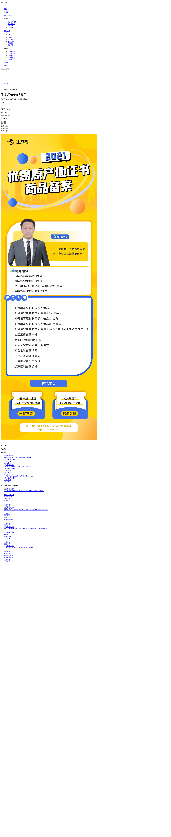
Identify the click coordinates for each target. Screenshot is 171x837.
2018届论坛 (11, 59)
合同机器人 (11, 37)
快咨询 (6, 15)
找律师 (6, 12)
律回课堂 (7, 31)
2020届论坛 (11, 55)
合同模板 (11, 43)
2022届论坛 (11, 51)
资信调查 (11, 26)
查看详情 (7, 506)
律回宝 (6, 65)
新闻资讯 (7, 62)
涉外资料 (11, 45)
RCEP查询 (11, 41)
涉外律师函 (11, 24)
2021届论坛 (11, 53)
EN (6, 5)
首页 (5, 9)
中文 (2, 5)
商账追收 (11, 27)
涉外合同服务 (12, 22)
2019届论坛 (11, 57)
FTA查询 (10, 39)
